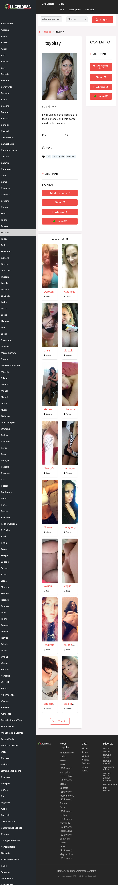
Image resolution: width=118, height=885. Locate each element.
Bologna (49, 414)
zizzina (48, 409)
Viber (60, 202)
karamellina (66, 831)
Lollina (63, 815)
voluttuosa (50, 586)
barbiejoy (69, 468)
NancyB (49, 468)
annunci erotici (107, 762)
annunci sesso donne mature (107, 777)
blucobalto (70, 644)
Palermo (69, 473)
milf (62, 10)
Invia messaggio (60, 193)
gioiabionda (71, 350)
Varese (48, 355)
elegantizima (66, 854)
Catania (68, 296)
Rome (84, 752)
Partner (82, 871)
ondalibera (50, 703)
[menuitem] (47, 4)
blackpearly (71, 703)
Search (104, 20)
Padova (84, 763)
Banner (74, 871)
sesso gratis (75, 10)
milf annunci (107, 789)
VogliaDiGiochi (73, 586)
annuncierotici (109, 784)
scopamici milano (108, 768)
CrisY (47, 350)
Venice (84, 756)
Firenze (54, 174)
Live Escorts (48, 4)
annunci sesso (107, 756)
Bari (47, 591)
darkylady (70, 527)
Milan (84, 748)
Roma (48, 296)
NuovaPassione (54, 527)
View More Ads (60, 721)
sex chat (89, 10)
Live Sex (59, 221)
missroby (69, 409)
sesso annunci (107, 749)
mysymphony (67, 795)
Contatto (91, 871)
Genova (69, 355)
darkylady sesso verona (65, 843)
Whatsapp (59, 212)
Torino (84, 770)
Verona (68, 532)
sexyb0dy (65, 823)
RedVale (49, 644)
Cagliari (68, 414)
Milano (48, 532)
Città (61, 4)
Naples (84, 759)
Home (60, 871)
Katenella (69, 291)
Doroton (49, 291)
